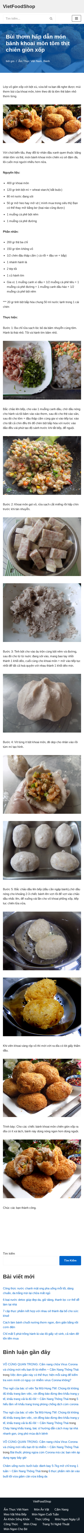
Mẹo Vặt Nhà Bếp (15, 1514)
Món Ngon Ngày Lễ (67, 1519)
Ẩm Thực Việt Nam (30, 61)
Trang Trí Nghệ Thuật (55, 1524)
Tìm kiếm (9, 1253)
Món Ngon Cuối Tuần (45, 1514)
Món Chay (30, 1524)
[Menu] (76, 18)
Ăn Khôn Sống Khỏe (16, 1519)
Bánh (46, 61)
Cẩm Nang (61, 1509)
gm (12, 61)
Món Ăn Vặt (41, 1509)
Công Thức (11, 1524)
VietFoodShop (42, 1501)
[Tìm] (51, 18)
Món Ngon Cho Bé (15, 1529)
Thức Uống (42, 1519)
